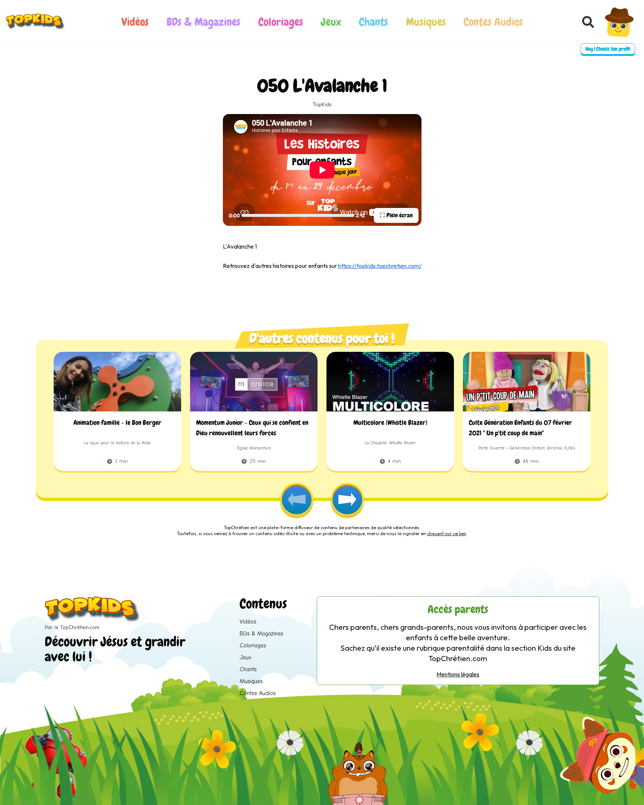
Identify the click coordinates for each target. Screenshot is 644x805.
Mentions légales (457, 674)
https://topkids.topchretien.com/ (380, 265)
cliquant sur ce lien (446, 533)
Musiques (426, 22)
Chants (373, 22)
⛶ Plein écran (396, 215)
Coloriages (280, 22)
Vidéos (135, 22)
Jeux (331, 22)
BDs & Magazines (203, 22)
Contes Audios (493, 22)
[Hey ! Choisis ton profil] (619, 22)
